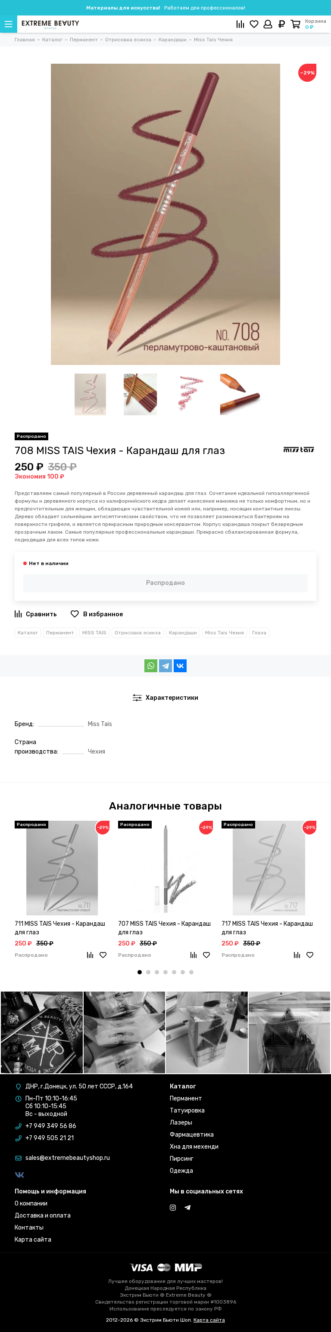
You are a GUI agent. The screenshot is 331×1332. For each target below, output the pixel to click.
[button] (139, 972)
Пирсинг (182, 1158)
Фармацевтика (192, 1134)
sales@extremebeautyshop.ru (67, 1158)
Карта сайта (33, 1239)
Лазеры (181, 1122)
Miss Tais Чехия (224, 633)
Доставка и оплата (43, 1215)
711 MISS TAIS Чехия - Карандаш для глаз (60, 928)
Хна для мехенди (194, 1146)
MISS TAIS (94, 633)
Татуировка (187, 1110)
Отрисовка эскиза (138, 633)
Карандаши (183, 633)
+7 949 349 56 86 (50, 1126)
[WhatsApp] (150, 665)
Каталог (28, 633)
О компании (31, 1203)
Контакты (29, 1227)
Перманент (60, 633)
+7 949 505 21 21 (49, 1138)
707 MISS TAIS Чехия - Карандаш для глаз (164, 928)
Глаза (259, 633)
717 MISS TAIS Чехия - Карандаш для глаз (267, 928)
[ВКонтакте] (180, 665)
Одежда (181, 1170)
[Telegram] (165, 665)
